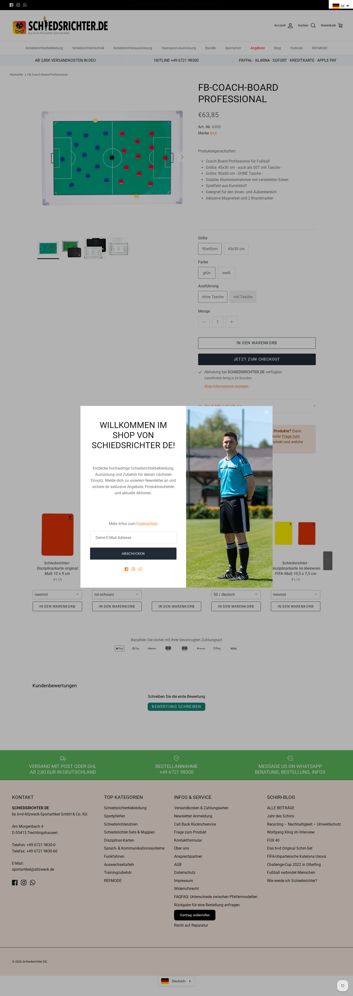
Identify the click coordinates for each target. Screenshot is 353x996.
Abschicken (133, 553)
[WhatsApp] (140, 569)
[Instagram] (133, 569)
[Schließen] (266, 412)
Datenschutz (147, 523)
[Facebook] (126, 569)
